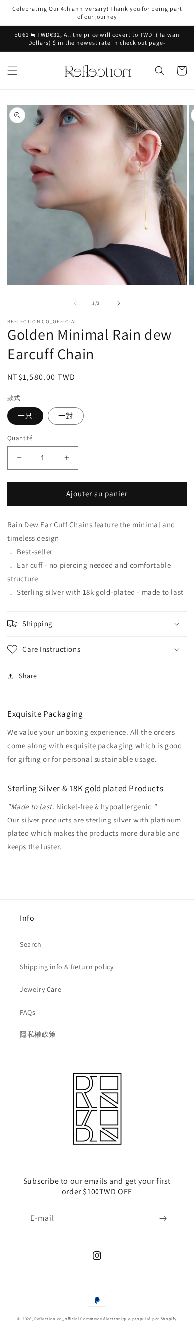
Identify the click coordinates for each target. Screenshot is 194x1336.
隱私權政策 (38, 1034)
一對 (65, 415)
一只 (25, 415)
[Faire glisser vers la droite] (119, 303)
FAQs (27, 1012)
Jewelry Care (40, 989)
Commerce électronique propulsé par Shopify (128, 1318)
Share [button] (28, 675)
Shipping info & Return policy (66, 966)
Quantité (19, 438)
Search (31, 944)
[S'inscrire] (163, 1218)
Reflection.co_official (56, 1318)
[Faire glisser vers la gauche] (75, 303)
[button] (12, 71)
